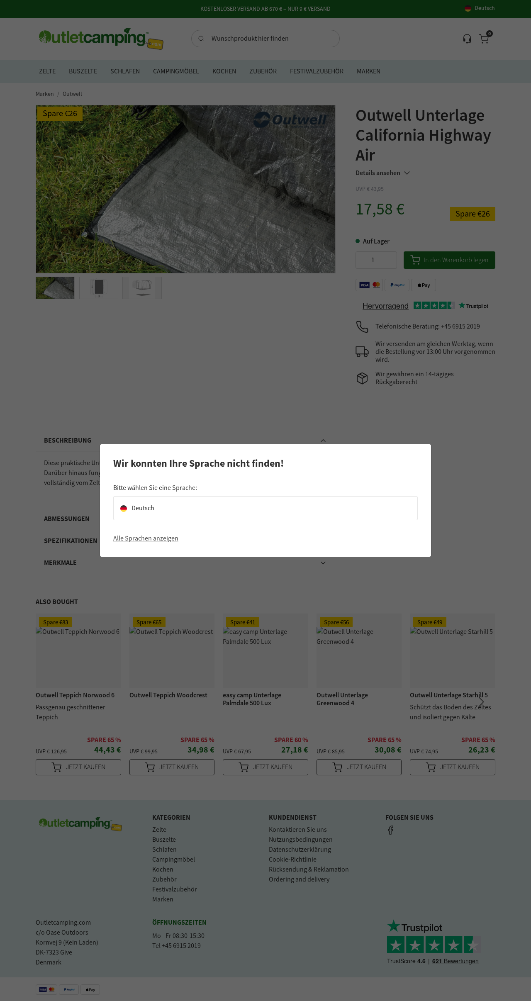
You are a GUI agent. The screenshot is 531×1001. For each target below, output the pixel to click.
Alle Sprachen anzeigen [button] (145, 538)
